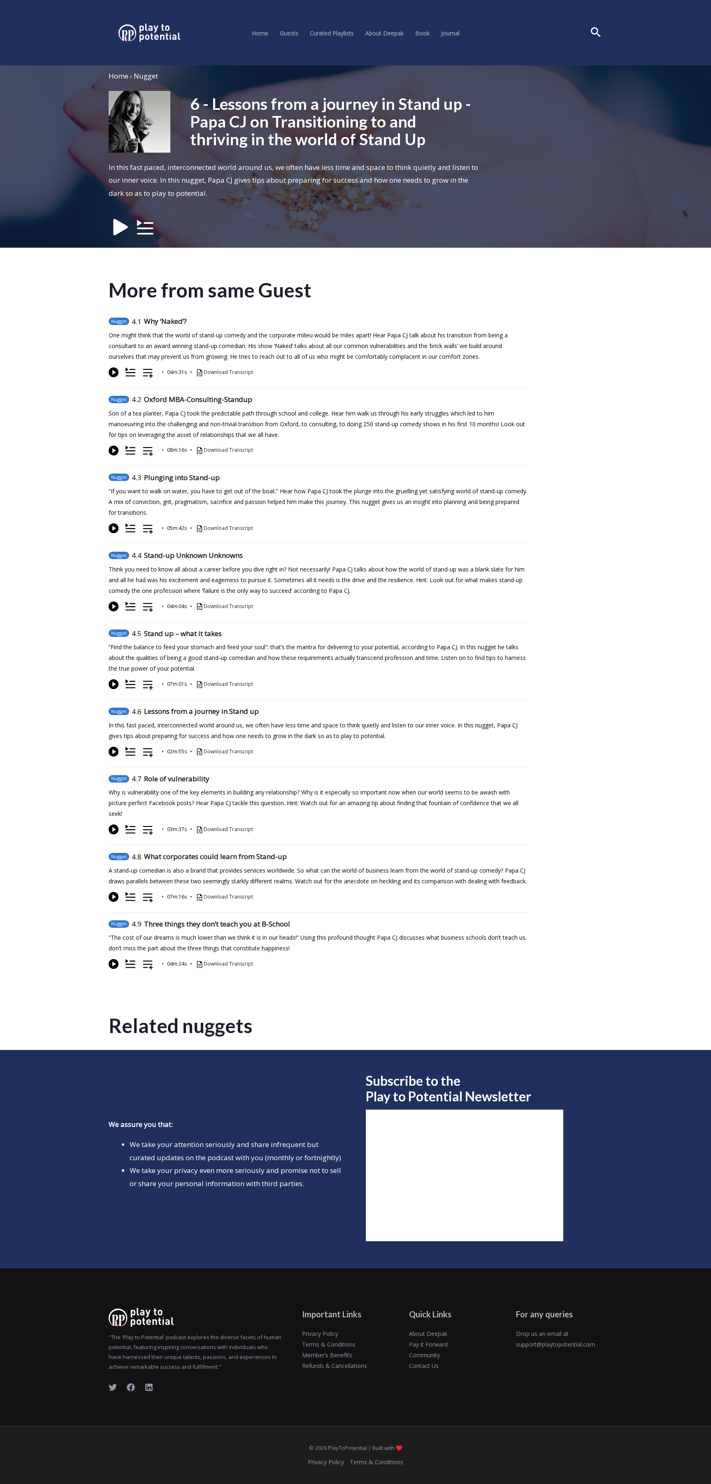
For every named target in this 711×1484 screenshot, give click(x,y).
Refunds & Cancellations (334, 1366)
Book (422, 33)
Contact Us (424, 1366)
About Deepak (384, 33)
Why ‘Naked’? (165, 321)
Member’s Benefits (327, 1355)
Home (260, 33)
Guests (289, 33)
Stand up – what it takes (183, 633)
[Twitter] (113, 1387)
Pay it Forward (428, 1344)
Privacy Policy (320, 1334)
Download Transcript (228, 372)
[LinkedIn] (149, 1387)
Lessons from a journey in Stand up (201, 711)
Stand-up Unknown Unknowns (193, 555)
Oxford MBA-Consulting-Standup (198, 399)
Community (424, 1355)
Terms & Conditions (329, 1344)
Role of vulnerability (176, 778)
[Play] (113, 372)
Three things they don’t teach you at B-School (217, 924)
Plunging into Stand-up (182, 477)
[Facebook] (131, 1387)
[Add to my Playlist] (147, 374)
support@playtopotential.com (555, 1344)
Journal (450, 33)
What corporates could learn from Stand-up (215, 856)
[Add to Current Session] (130, 372)
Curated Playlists (332, 33)
